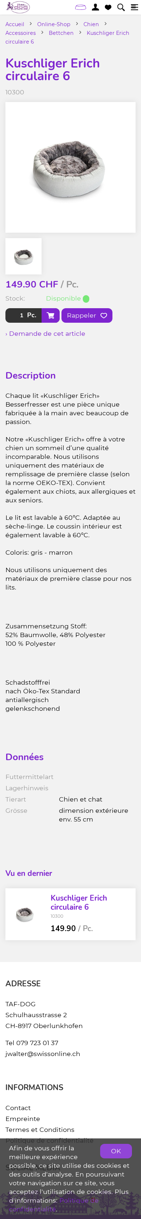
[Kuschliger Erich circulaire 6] (25, 914)
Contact (18, 1108)
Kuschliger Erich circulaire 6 (79, 902)
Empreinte (22, 1118)
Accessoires (20, 33)
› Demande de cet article (45, 333)
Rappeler (82, 315)
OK (116, 1151)
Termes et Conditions (39, 1129)
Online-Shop (53, 24)
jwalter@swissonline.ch (42, 1053)
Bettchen (61, 33)
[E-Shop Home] (17, 7)
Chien (91, 24)
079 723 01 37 (37, 1043)
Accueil (14, 24)
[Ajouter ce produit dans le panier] (51, 315)
